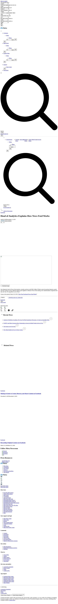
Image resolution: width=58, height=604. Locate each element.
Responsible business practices (10, 547)
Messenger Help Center (8, 577)
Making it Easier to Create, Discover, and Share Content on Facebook (21, 393)
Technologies (9, 139)
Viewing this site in (5, 2)
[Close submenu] (15, 40)
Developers (5, 534)
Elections (5, 549)
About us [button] (5, 469)
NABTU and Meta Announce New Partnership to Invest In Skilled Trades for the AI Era (23, 323)
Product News (17, 140)
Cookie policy (6, 570)
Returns (5, 521)
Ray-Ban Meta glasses (8, 492)
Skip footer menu (4, 485)
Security (39, 139)
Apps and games (7, 497)
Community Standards (6, 589)
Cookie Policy (12, 600)
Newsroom (5, 70)
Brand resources (7, 558)
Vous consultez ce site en (6, 10)
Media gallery (6, 557)
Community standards (8, 566)
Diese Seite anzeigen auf (6, 7)
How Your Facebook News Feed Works (27, 294)
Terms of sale (6, 526)
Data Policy (3, 590)
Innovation (22, 139)
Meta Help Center (7, 518)
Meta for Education (7, 509)
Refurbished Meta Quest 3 (9, 500)
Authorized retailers (7, 523)
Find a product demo (8, 522)
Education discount (7, 511)
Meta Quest (6, 43)
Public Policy (26, 140)
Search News (6, 204)
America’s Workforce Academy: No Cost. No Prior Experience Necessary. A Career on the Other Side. (26, 320)
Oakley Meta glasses (8, 494)
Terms (4, 569)
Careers (5, 556)
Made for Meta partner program (10, 540)
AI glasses (5, 33)
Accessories (6, 496)
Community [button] (6, 467)
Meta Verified (6, 582)
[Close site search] (2, 136)
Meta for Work (6, 507)
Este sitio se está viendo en (6, 18)
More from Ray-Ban (8, 504)
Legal (4, 525)
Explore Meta (6, 53)
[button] (2, 24)
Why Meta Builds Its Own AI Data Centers (13, 329)
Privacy (35, 139)
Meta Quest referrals (7, 510)
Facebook (3, 212)
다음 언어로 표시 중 (5, 15)
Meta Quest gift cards (8, 499)
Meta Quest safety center (8, 527)
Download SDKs (7, 539)
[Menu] (2, 25)
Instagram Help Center (8, 579)
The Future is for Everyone (9, 326)
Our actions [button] (6, 468)
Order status (6, 520)
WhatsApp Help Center (8, 580)
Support (5, 64)
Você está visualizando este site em (8, 5)
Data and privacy (7, 546)
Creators (5, 533)
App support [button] (6, 472)
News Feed (3, 302)
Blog (4, 513)
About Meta (6, 554)
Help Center (9, 67)
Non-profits (6, 537)
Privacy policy (6, 568)
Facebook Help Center (8, 576)
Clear (2, 132)
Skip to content (4, 1)
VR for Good (6, 538)
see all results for (4, 133)
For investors (6, 560)
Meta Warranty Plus (7, 506)
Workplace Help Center (8, 581)
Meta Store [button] (5, 466)
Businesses (5, 535)
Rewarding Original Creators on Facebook (13, 442)
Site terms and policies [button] (8, 471)
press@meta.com (6, 460)
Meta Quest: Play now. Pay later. (10, 505)
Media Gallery (5, 462)
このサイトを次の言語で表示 (8, 13)
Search (2, 131)
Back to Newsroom (7, 211)
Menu (7, 35)
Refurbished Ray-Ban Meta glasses (11, 502)
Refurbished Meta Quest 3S (9, 501)
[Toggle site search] (1, 73)
